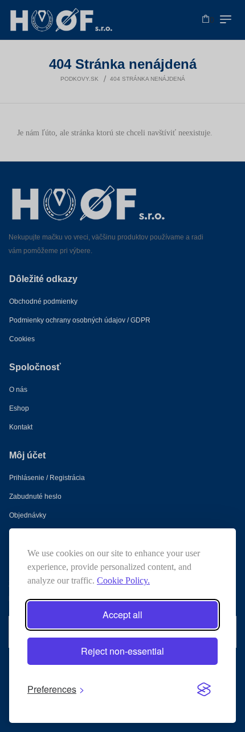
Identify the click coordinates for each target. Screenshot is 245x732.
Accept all (122, 614)
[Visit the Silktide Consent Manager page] (204, 689)
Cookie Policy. (123, 580)
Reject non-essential (122, 650)
